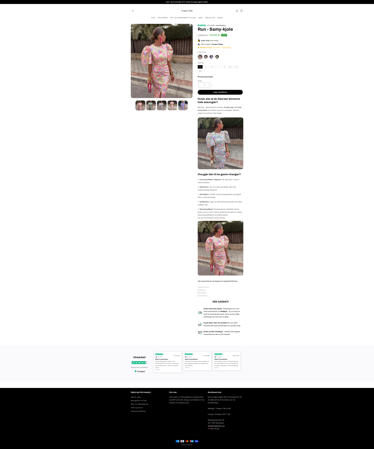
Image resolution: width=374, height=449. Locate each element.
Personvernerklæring (138, 411)
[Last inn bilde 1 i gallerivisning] (140, 105)
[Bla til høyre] (190, 105)
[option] (167, 361)
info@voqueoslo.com (216, 426)
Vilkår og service (137, 408)
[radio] (200, 56)
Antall (200, 81)
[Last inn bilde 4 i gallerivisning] (172, 105)
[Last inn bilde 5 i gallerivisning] (183, 105)
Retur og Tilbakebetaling (139, 404)
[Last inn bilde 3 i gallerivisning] (162, 105)
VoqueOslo (189, 444)
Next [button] (243, 362)
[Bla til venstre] (133, 105)
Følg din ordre (136, 397)
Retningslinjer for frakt (139, 400)
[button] (133, 11)
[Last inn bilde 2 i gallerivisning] (151, 105)
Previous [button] (151, 362)
